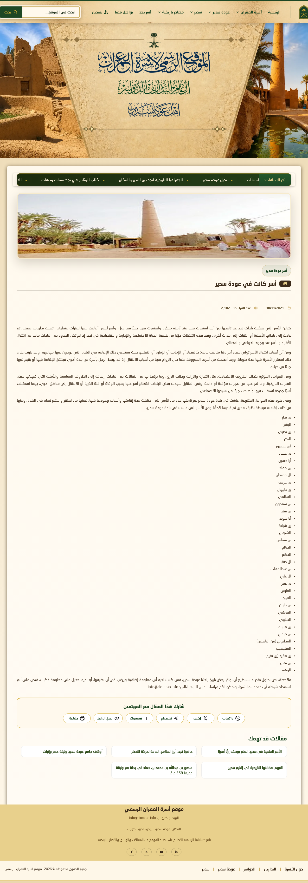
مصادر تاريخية (173, 12)
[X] (146, 852)
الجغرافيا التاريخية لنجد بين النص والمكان (217, 180)
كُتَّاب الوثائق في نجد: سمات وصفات (137, 180)
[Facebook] (132, 852)
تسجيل (97, 12)
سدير (198, 12)
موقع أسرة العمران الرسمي (23, 869)
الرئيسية (274, 12)
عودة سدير (221, 12)
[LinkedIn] (176, 852)
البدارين (270, 869)
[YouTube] (161, 852)
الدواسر (250, 869)
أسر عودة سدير (276, 270)
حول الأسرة (294, 869)
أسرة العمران (251, 12)
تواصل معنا (124, 12)
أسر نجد (145, 12)
